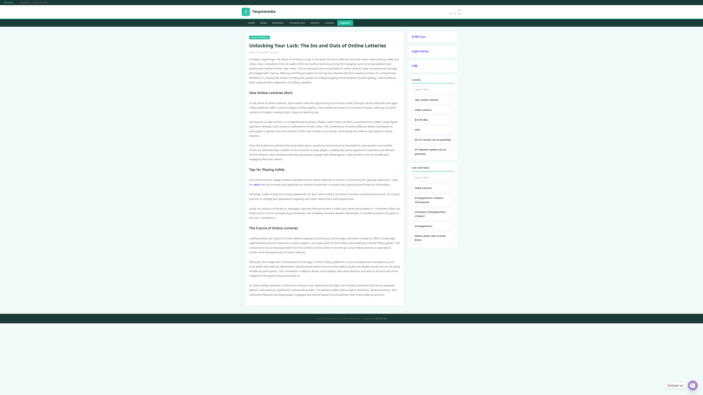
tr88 (414, 66)
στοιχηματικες (424, 225)
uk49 (256, 184)
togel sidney (420, 51)
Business (278, 23)
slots (418, 129)
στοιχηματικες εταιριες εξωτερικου (429, 199)
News (263, 23)
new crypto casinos (426, 99)
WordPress (381, 318)
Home (251, 23)
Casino (329, 23)
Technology (297, 23)
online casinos (423, 109)
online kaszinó (423, 187)
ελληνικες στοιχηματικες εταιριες (430, 213)
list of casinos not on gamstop (433, 139)
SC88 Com (419, 37)
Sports (315, 23)
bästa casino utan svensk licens (430, 237)
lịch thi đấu (421, 119)
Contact (345, 23)
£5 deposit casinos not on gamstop (430, 151)
